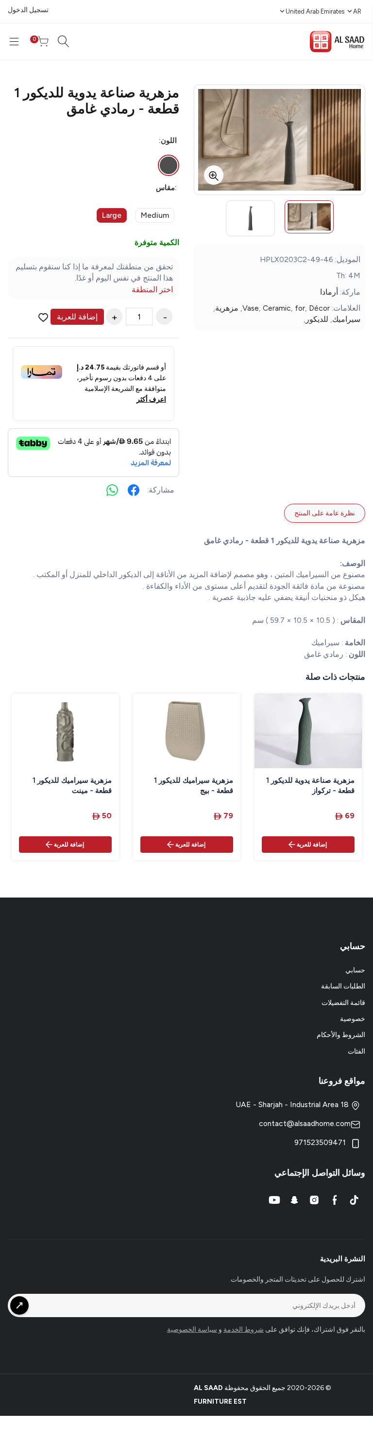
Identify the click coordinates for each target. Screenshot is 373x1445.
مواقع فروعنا (342, 1080)
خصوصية (352, 1019)
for (300, 308)
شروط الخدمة (243, 1329)
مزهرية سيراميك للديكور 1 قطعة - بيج (193, 785)
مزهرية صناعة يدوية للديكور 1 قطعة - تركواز (310, 785)
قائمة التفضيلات (343, 1003)
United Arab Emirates (315, 11)
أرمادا (329, 292)
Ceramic (277, 308)
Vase (250, 308)
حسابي (355, 970)
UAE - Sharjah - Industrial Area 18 (293, 1104)
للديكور (316, 319)
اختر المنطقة (152, 289)
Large (111, 215)
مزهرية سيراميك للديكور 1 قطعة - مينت (72, 785)
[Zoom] (213, 175)
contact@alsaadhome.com (305, 1123)
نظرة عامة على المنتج (324, 513)
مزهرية (226, 308)
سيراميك (346, 319)
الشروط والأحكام (341, 1035)
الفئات (356, 1051)
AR (357, 11)
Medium (155, 215)
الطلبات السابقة (343, 986)
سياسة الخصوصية (192, 1329)
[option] (309, 216)
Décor (319, 308)
